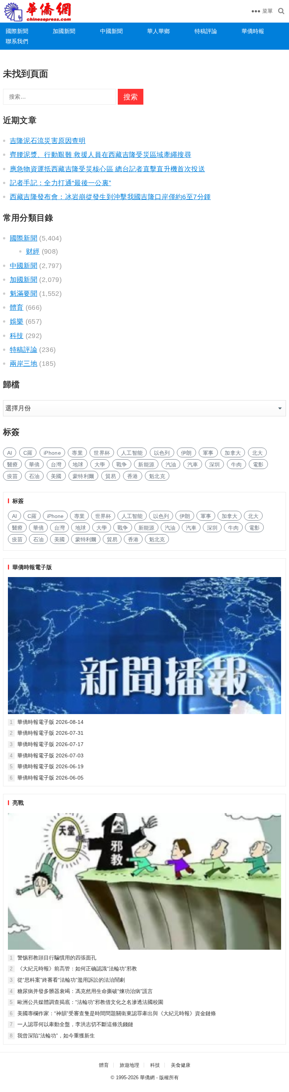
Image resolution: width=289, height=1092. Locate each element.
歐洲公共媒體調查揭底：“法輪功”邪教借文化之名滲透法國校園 (90, 1002)
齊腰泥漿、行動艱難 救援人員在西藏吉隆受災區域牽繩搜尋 (101, 154)
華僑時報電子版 (32, 567)
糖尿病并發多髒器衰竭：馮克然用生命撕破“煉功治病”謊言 (85, 991)
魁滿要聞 (23, 293)
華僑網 (147, 1077)
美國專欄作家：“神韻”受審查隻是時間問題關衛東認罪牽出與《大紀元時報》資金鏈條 (116, 1013)
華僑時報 (253, 31)
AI (9, 453)
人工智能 (132, 453)
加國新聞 (64, 31)
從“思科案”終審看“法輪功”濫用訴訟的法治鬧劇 (71, 980)
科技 (17, 336)
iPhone (52, 453)
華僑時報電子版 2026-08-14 (50, 722)
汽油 (171, 464)
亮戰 (18, 803)
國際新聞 (17, 31)
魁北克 (157, 476)
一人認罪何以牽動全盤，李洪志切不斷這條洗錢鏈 (75, 1024)
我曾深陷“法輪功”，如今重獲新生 (56, 1036)
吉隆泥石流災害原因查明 (48, 141)
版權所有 (169, 1077)
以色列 (162, 453)
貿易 (110, 476)
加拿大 (233, 453)
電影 (258, 464)
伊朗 (186, 453)
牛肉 (236, 464)
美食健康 (180, 1065)
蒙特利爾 (83, 476)
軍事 (208, 453)
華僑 (34, 464)
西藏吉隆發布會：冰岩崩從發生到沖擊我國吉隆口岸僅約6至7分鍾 (110, 197)
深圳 (214, 464)
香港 (132, 476)
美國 (56, 476)
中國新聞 (111, 31)
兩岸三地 (23, 363)
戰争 (121, 464)
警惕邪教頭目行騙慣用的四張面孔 (56, 958)
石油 (34, 476)
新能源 (146, 464)
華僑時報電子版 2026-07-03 (50, 755)
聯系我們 (17, 41)
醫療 (12, 464)
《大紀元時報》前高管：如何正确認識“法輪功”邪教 (77, 969)
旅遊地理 (129, 1065)
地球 (78, 464)
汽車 (192, 464)
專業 (77, 453)
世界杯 (102, 453)
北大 (257, 453)
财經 (33, 251)
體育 (17, 307)
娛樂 (17, 321)
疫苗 (12, 476)
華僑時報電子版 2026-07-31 (50, 733)
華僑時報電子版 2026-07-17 (50, 744)
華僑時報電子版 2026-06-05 (50, 778)
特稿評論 (206, 31)
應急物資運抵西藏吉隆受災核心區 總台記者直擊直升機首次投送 (107, 169)
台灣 (56, 464)
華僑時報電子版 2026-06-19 (50, 766)
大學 (99, 464)
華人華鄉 (158, 31)
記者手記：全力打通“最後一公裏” (60, 183)
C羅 (28, 453)
